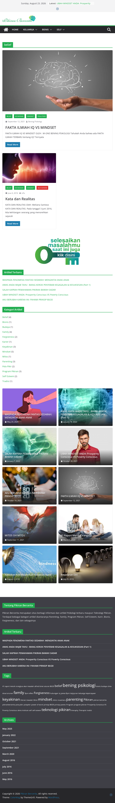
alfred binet (39, 686)
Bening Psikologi (35, 121)
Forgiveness (8, 336)
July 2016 (7, 766)
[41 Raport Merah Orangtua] (85, 525)
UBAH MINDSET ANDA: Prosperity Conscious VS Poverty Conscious (73, 5)
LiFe (23, 193)
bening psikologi (79, 685)
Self (59, 29)
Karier (5, 341)
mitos (55, 700)
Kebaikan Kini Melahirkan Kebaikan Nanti (28, 574)
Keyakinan (19, 116)
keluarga (81, 693)
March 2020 (8, 754)
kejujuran (74, 693)
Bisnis (45, 29)
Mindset (30, 116)
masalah (29, 700)
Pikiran (88, 700)
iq (59, 693)
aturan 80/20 (49, 686)
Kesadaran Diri (69, 574)
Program (69, 705)
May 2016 (7, 779)
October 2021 (9, 741)
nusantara (62, 700)
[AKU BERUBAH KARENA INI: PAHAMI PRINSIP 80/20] (29, 486)
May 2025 (7, 728)
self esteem (36, 710)
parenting (74, 699)
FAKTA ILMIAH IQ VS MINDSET (30, 127)
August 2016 (8, 760)
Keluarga (28, 29)
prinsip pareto (60, 705)
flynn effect (29, 693)
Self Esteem (42, 188)
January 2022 (9, 735)
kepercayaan (91, 693)
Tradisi (5, 381)
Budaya (6, 327)
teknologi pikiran (56, 709)
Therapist (82, 710)
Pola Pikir (42, 116)
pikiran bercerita (99, 700)
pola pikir (19, 705)
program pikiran (80, 705)
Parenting (7, 361)
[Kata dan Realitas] (29, 168)
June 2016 (7, 772)
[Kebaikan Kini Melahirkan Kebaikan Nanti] (29, 564)
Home (15, 29)
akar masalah (29, 686)
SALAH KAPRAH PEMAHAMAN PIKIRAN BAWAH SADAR (29, 289)
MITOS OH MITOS (15, 535)
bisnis (98, 686)
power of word (37, 705)
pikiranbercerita (8, 705)
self (30, 710)
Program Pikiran (10, 371)
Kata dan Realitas (20, 198)
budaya (104, 686)
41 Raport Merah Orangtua (76, 535)
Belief (9, 116)
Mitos (5, 356)
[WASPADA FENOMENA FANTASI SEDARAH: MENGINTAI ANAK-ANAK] (29, 407)
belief (58, 686)
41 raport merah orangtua (12, 686)
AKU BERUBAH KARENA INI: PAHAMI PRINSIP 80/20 (27, 299)
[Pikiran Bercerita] (6, 29)
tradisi (89, 710)
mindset (45, 699)
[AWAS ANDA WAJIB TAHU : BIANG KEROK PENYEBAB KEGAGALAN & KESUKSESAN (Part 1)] (85, 407)
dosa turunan (7, 693)
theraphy (74, 710)
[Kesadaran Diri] (85, 564)
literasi (23, 700)
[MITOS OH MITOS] (29, 525)
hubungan (54, 693)
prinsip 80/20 (49, 705)
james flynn (65, 693)
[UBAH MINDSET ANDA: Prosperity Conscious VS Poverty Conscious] (85, 446)
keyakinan (11, 699)
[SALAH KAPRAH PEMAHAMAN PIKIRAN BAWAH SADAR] (29, 446)
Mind (35, 700)
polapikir (27, 705)
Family (5, 331)
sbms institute (23, 710)
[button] (35, 29)
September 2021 (10, 747)
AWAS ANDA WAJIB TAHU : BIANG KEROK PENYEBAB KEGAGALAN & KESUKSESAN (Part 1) (46, 284)
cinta (109, 686)
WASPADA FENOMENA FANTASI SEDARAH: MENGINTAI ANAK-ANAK (35, 279)
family (19, 692)
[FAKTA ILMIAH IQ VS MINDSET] (57, 80)
